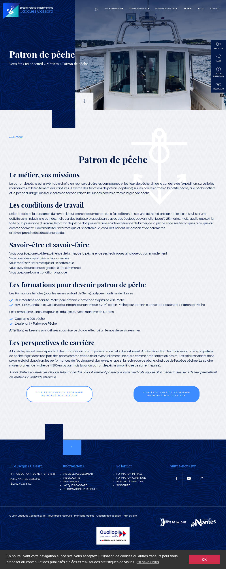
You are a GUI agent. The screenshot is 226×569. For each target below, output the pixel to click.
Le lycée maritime (114, 9)
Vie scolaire (71, 477)
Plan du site (130, 515)
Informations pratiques (80, 489)
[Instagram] (201, 478)
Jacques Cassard (75, 485)
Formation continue (166, 9)
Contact (214, 9)
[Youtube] (189, 478)
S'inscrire (123, 485)
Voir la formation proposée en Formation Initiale (59, 394)
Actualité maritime (129, 481)
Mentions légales (84, 515)
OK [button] (204, 559)
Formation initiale (139, 9)
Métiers (188, 9)
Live (218, 61)
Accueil (96, 10)
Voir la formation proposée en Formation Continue (166, 394)
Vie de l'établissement (78, 473)
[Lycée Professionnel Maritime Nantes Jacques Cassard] (28, 11)
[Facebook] (176, 478)
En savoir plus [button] (148, 562)
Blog (201, 9)
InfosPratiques (218, 75)
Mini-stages (71, 481)
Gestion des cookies (108, 515)
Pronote (218, 49)
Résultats (218, 89)
